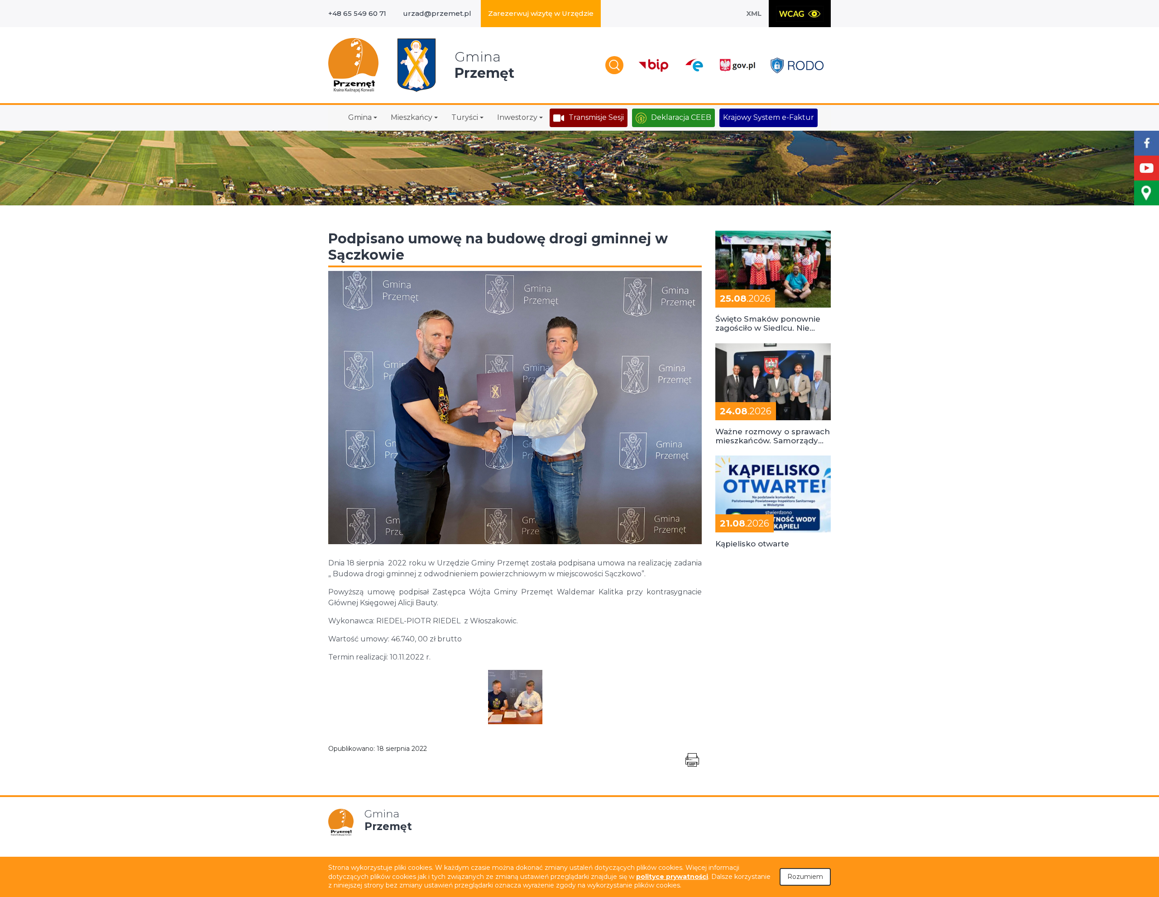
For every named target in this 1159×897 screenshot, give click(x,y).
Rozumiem (805, 877)
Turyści (464, 117)
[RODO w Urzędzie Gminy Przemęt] (797, 65)
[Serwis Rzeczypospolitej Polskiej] (737, 65)
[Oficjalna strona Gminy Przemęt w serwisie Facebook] (1146, 143)
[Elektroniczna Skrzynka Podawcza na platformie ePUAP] (694, 65)
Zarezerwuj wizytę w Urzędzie (541, 13)
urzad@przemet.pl (437, 13)
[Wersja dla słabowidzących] (800, 13)
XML (753, 13)
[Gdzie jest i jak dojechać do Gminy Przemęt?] (1146, 192)
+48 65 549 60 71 (357, 13)
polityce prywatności (672, 877)
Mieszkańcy (411, 117)
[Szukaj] (614, 65)
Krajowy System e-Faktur (768, 117)
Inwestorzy (517, 117)
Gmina (360, 117)
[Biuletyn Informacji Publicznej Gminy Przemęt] (654, 65)
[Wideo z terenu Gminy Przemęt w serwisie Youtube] (1146, 168)
